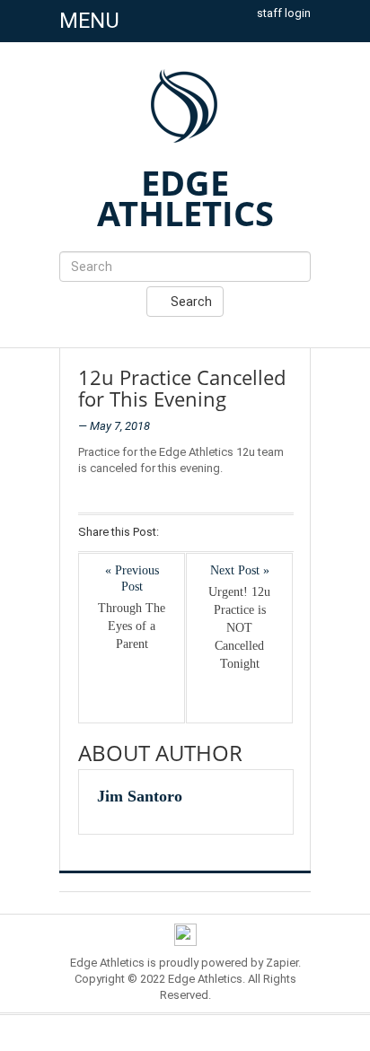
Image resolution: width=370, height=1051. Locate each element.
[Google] (224, 533)
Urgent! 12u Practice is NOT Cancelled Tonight (239, 627)
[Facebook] (177, 533)
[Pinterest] (247, 533)
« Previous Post (132, 578)
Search (190, 301)
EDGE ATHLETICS (185, 197)
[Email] (271, 533)
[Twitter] (201, 533)
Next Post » (239, 570)
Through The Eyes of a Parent (131, 626)
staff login (284, 13)
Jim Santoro (139, 796)
